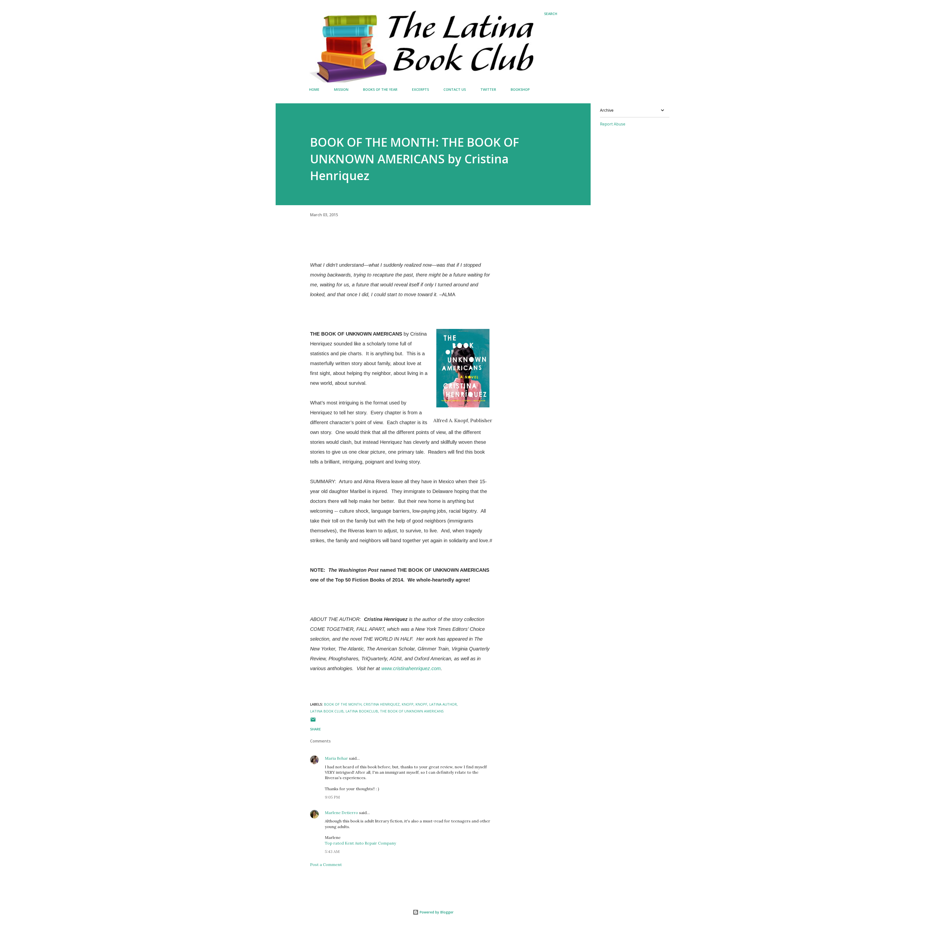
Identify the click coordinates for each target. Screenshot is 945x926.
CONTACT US (454, 89)
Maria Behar (336, 758)
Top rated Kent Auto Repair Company (360, 843)
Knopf (421, 704)
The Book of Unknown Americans (412, 711)
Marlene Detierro (341, 812)
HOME (314, 89)
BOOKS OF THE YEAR (380, 89)
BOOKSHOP (520, 89)
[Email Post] (313, 721)
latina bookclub (362, 711)
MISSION (341, 89)
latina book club (327, 711)
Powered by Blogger (436, 912)
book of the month (343, 704)
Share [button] (315, 729)
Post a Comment (326, 864)
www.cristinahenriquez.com (411, 668)
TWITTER (488, 89)
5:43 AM (332, 851)
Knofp (407, 704)
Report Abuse (612, 124)
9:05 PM (332, 797)
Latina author (443, 704)
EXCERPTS (420, 89)
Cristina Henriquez (381, 704)
